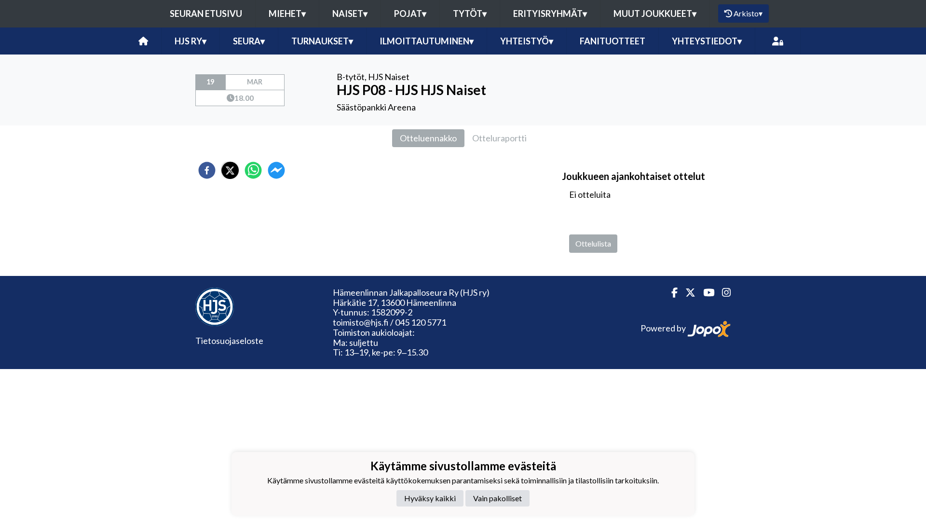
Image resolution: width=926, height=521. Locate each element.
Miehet (287, 13)
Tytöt (470, 13)
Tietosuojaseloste (229, 340)
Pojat (410, 13)
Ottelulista (593, 243)
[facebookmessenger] (276, 170)
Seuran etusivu (206, 13)
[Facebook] (671, 293)
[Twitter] (686, 293)
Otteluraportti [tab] (499, 138)
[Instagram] (722, 293)
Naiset (350, 13)
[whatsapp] (253, 170)
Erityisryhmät (550, 13)
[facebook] (207, 170)
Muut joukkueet (654, 13)
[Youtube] (704, 293)
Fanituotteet (612, 41)
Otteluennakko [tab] (428, 138)
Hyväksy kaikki (430, 498)
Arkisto (748, 13)
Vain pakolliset (497, 498)
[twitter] (230, 170)
